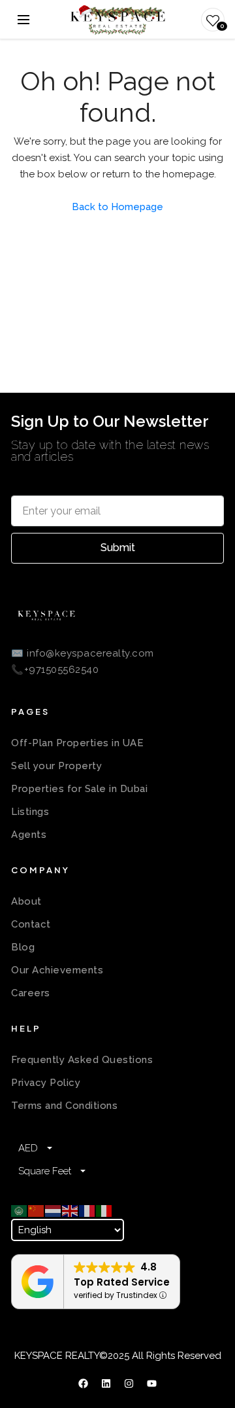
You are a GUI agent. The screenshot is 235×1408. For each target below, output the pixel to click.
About (26, 901)
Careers (30, 993)
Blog (23, 947)
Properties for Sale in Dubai (79, 789)
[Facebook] (83, 1384)
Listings (30, 812)
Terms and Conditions (64, 1105)
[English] (70, 1210)
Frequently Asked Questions (82, 1060)
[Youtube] (152, 1384)
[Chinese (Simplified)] (36, 1210)
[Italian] (104, 1210)
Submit (118, 547)
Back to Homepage (117, 207)
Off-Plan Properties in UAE (77, 743)
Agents (28, 834)
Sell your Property (56, 766)
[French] (87, 1210)
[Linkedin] (106, 1384)
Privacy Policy (45, 1083)
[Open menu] (23, 20)
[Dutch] (53, 1210)
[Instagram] (129, 1384)
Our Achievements (57, 970)
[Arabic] (19, 1210)
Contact (31, 924)
